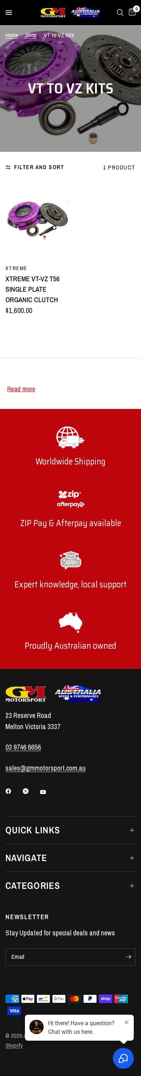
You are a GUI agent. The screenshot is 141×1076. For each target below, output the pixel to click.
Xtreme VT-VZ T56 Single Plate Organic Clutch (32, 289)
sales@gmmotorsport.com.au (45, 768)
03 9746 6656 (23, 747)
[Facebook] (13, 791)
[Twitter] (31, 791)
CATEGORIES (32, 885)
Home (11, 35)
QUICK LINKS (32, 830)
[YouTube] (48, 792)
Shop (31, 35)
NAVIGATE (26, 857)
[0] (131, 12)
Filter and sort (39, 167)
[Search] (120, 12)
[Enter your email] (128, 957)
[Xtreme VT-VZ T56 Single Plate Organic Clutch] (37, 220)
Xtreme (16, 268)
